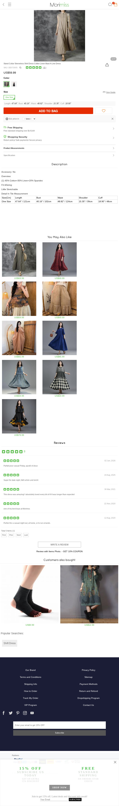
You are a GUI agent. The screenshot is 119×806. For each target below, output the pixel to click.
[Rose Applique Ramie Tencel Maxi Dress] (19, 339)
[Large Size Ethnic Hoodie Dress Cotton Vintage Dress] (89, 596)
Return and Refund (88, 691)
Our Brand (30, 670)
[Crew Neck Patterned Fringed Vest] (19, 300)
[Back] (4, 4)
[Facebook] (4, 713)
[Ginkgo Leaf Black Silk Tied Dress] (19, 417)
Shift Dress (10, 643)
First (4, 535)
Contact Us (88, 705)
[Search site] (109, 4)
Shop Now (59, 787)
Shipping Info (30, 684)
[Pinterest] (18, 713)
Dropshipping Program (88, 698)
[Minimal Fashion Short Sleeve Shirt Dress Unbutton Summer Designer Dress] (19, 261)
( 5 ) (44, 68)
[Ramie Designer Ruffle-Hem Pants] (59, 300)
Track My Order (30, 698)
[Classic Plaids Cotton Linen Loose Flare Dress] (59, 378)
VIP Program (30, 705)
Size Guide (110, 92)
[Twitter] (11, 713)
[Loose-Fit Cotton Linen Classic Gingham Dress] (59, 261)
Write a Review (59, 544)
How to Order (30, 691)
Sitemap (88, 677)
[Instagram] (25, 713)
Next (19, 535)
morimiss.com (59, 4)
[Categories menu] (9, 4)
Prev (11, 535)
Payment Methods (88, 684)
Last (26, 535)
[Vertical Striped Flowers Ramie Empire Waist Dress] (59, 339)
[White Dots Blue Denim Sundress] (19, 378)
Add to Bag (48, 111)
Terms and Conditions (30, 677)
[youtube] (32, 713)
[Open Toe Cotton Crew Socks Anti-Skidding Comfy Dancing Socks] (30, 596)
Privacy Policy (88, 670)
